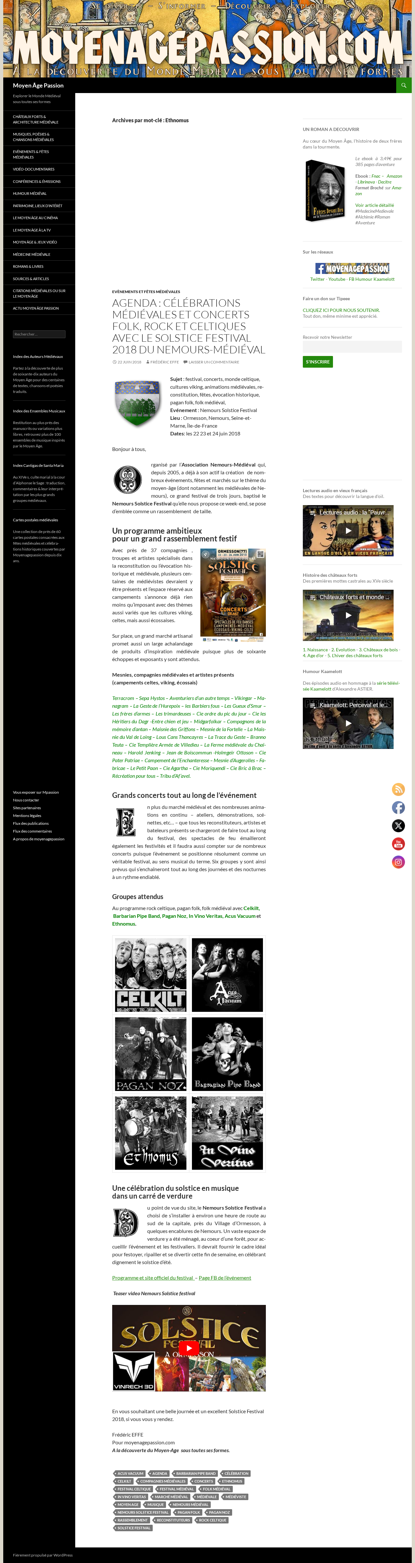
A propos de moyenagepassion (39, 838)
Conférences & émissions (37, 181)
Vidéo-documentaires (33, 169)
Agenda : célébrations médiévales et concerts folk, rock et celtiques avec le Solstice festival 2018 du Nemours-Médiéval (189, 326)
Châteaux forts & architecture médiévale (35, 119)
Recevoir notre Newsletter (327, 337)
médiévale (207, 1497)
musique (156, 1504)
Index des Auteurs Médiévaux (38, 356)
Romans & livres (28, 266)
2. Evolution (343, 649)
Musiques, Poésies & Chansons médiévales (33, 137)
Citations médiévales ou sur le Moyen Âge (39, 293)
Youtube (336, 279)
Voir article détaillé (374, 205)
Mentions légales (27, 815)
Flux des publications (31, 823)
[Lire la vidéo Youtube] (189, 1348)
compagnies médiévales (162, 1481)
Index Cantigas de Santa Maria (38, 465)
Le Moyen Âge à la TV (32, 230)
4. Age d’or (314, 655)
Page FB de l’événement (225, 1277)
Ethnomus (232, 1481)
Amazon (394, 176)
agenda (159, 1473)
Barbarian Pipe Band (196, 1473)
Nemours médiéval (190, 1504)
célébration (236, 1473)
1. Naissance (315, 649)
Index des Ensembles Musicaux (39, 411)
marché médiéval (171, 1497)
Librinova (366, 181)
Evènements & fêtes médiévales (31, 154)
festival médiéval (177, 1489)
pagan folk (189, 1512)
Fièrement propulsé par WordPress (43, 1555)
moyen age (128, 1504)
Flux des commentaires (32, 831)
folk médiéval (217, 1489)
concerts (204, 1481)
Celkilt (124, 1481)
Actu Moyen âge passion (36, 308)
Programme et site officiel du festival (153, 1277)
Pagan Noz (219, 1512)
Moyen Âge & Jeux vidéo (35, 242)
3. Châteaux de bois (378, 649)
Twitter (317, 279)
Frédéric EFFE (164, 362)
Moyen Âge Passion (38, 85)
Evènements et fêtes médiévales (146, 291)
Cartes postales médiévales (35, 519)
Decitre (384, 181)
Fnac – (379, 176)
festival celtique (134, 1489)
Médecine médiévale (31, 254)
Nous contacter (26, 800)
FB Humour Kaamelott (372, 279)
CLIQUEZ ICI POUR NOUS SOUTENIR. (341, 310)
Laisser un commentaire (214, 362)
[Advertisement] (184, 213)
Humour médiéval (30, 193)
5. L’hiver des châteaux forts (355, 655)
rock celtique (212, 1520)
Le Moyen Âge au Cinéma (35, 218)
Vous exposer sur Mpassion (36, 792)
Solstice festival (134, 1528)
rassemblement (133, 1520)
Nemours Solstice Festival (143, 1512)
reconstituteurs (173, 1520)
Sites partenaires (27, 807)
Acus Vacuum (130, 1473)
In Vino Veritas (132, 1497)
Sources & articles (31, 279)
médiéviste (236, 1497)
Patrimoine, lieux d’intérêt (37, 206)
